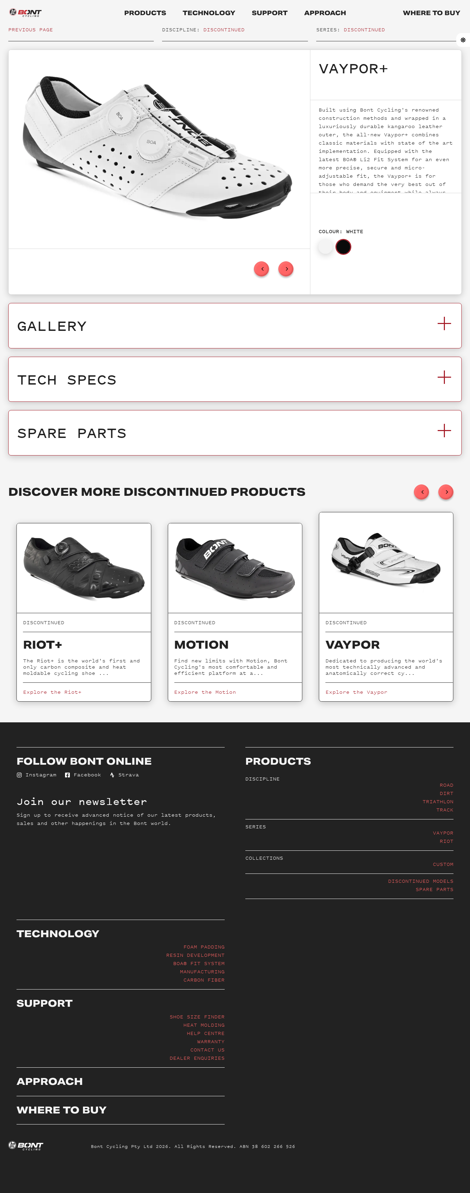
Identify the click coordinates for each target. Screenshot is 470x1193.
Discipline (262, 778)
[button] (325, 247)
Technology (209, 13)
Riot (446, 841)
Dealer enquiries (197, 1057)
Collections (264, 857)
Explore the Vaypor (356, 691)
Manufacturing (202, 971)
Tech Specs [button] (67, 379)
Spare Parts (434, 889)
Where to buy (431, 13)
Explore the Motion (205, 691)
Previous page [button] (30, 29)
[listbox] (159, 149)
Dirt (446, 793)
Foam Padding (204, 946)
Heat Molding (204, 1024)
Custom (443, 864)
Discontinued (224, 29)
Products (145, 13)
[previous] (261, 268)
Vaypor (443, 832)
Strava (127, 774)
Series (255, 826)
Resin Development (195, 955)
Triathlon (438, 801)
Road (446, 784)
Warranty (211, 1041)
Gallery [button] (52, 326)
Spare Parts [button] (72, 433)
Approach (325, 13)
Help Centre (206, 1033)
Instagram (39, 774)
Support (270, 13)
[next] (285, 268)
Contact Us (207, 1049)
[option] (158, 149)
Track (444, 809)
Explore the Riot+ (52, 691)
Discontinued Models (420, 881)
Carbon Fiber (204, 979)
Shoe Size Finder (197, 1016)
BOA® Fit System (199, 963)
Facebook (85, 774)
